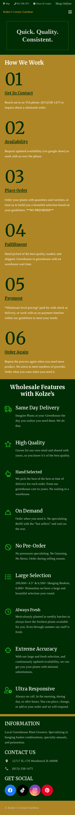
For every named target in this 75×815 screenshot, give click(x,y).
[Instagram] (35, 790)
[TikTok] (22, 790)
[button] (70, 12)
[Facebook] (10, 790)
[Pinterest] (47, 790)
